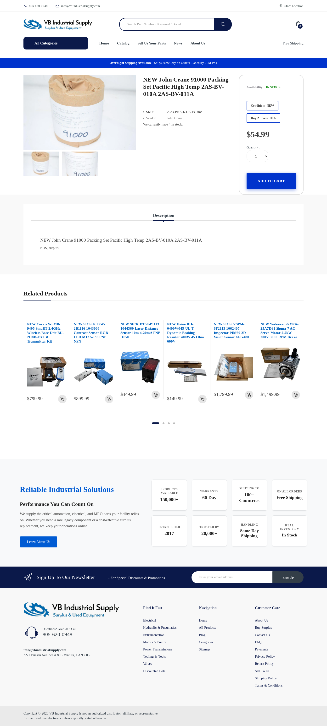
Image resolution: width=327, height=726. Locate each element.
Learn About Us (38, 542)
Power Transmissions (157, 649)
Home (203, 620)
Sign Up (288, 577)
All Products (207, 627)
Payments (261, 649)
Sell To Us (262, 671)
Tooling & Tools (154, 656)
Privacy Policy (265, 656)
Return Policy (264, 664)
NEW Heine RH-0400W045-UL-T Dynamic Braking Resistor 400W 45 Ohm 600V (185, 332)
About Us (261, 620)
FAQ (258, 642)
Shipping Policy (266, 678)
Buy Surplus (263, 627)
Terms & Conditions (268, 685)
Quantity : (253, 147)
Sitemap (204, 649)
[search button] (223, 24)
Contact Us (262, 635)
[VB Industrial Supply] (57, 24)
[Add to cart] (62, 399)
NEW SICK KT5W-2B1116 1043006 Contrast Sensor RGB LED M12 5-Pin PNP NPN (91, 332)
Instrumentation (153, 635)
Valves (147, 664)
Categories (206, 642)
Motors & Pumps (154, 642)
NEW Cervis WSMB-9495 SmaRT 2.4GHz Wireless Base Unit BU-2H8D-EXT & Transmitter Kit (45, 332)
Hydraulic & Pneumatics (159, 627)
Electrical (149, 620)
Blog (202, 635)
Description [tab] (163, 215)
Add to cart (271, 181)
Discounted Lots (154, 671)
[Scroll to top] (5, 719)
